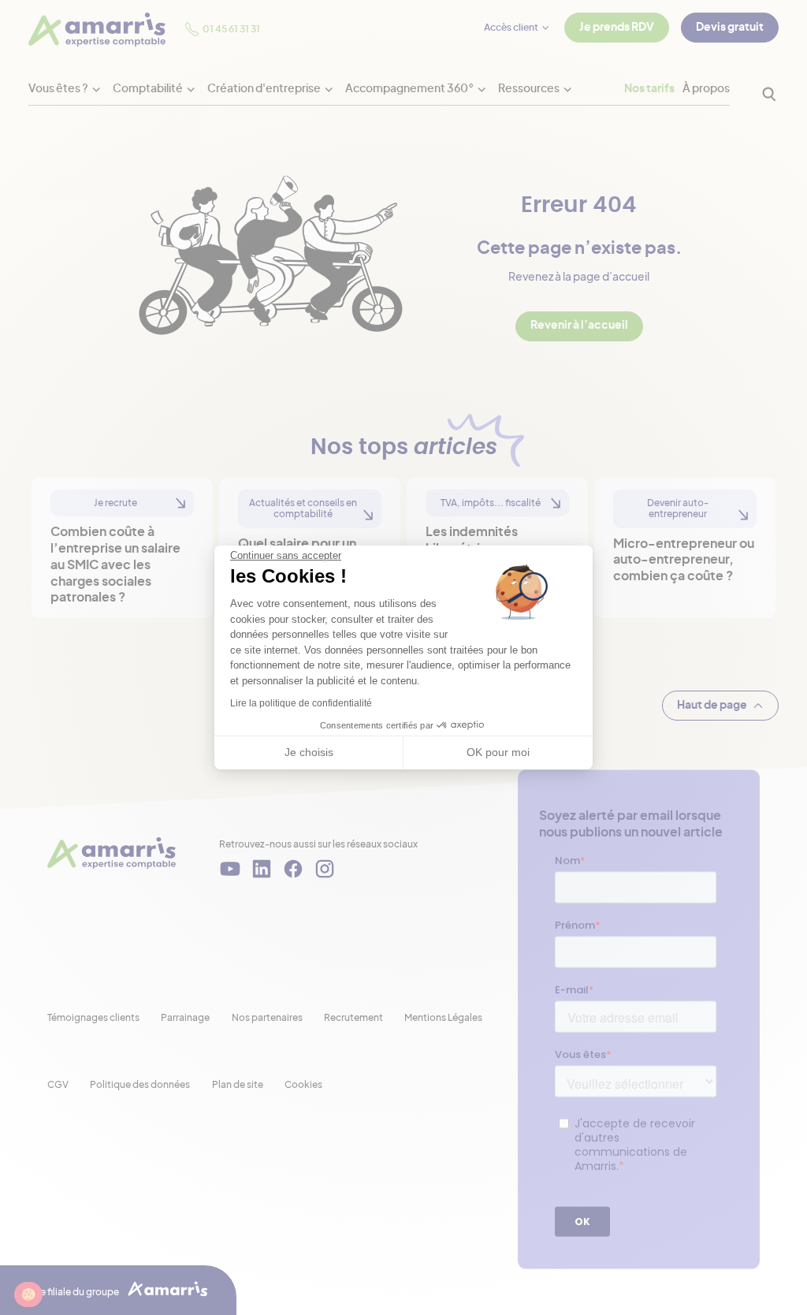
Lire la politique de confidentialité (301, 703)
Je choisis (308, 752)
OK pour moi (498, 752)
